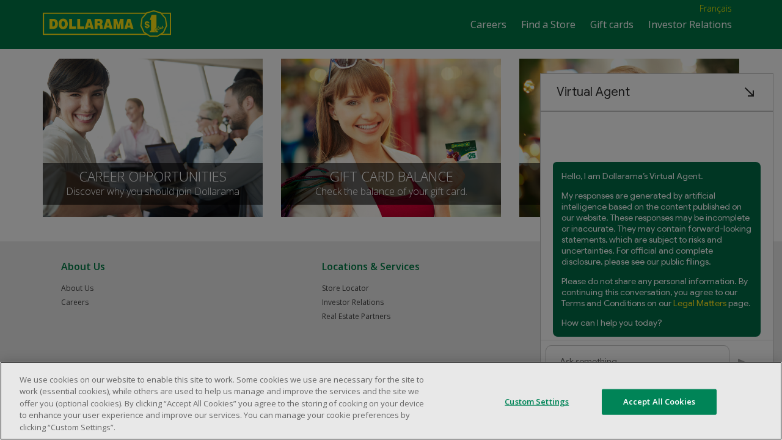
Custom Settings (537, 401)
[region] (391, 401)
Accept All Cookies (659, 401)
